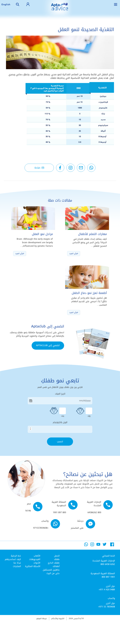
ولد (89, 415)
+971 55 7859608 (106, 606)
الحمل (57, 556)
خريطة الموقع (41, 618)
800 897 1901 (108, 577)
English (5, 4)
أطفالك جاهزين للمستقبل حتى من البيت (51, 569)
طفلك (57, 559)
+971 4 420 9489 (107, 589)
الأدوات (37, 563)
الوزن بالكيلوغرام (60, 422)
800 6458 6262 (108, 564)
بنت (62, 415)
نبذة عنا (17, 563)
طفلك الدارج (54, 563)
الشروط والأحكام (57, 618)
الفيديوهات (34, 559)
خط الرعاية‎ (16, 556)
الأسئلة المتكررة (32, 566)
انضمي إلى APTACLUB (48, 345)
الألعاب (37, 556)
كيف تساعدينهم (13, 559)
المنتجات (17, 566)
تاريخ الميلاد (60, 394)
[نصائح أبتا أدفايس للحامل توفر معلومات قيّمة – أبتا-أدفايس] (60, 8)
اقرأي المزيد (73, 253)
